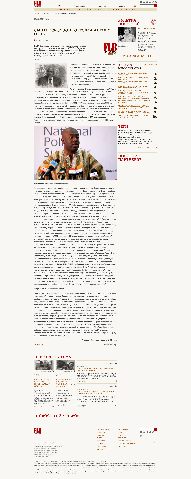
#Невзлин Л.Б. (130, 141)
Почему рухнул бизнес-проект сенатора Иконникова (132, 87)
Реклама (121, 435)
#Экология (134, 143)
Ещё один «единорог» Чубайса (132, 82)
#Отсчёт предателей (125, 139)
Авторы (122, 438)
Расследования (80, 6)
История (122, 6)
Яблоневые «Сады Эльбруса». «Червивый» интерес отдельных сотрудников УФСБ (133, 107)
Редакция (123, 432)
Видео (99, 438)
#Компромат (139, 137)
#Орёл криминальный (126, 137)
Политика (41, 19)
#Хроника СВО (123, 130)
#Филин (121, 141)
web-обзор (101, 449)
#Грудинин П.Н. (123, 143)
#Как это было (108, 344)
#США (136, 139)
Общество (101, 441)
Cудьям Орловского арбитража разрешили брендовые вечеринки (134, 112)
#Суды (150, 133)
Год (156, 65)
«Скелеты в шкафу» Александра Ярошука (133, 78)
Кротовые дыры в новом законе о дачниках (134, 101)
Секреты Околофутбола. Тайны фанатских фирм (133, 116)
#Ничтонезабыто (145, 143)
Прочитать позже (42, 40)
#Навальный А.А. (140, 133)
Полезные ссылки (125, 441)
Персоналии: (58, 9)
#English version (145, 139)
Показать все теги (147, 147)
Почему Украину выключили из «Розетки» (133, 74)
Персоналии (123, 429)
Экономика (101, 446)
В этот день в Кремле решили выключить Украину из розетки (133, 97)
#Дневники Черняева (125, 133)
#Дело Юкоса (146, 130)
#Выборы (137, 135)
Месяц (151, 65)
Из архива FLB (137, 56)
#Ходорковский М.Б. (125, 135)
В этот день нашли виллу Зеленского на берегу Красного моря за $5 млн (133, 92)
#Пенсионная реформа (144, 141)
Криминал (102, 6)
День (145, 65)
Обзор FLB (112, 54)
